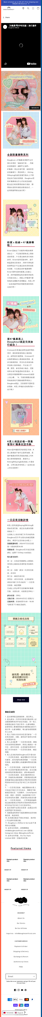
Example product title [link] (12, 860)
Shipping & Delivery (21, 951)
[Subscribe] (33, 976)
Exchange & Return (21, 957)
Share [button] (7, 17)
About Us (21, 918)
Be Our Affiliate (21, 928)
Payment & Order (21, 946)
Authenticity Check (21, 962)
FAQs (21, 967)
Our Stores (21, 923)
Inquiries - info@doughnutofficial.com (21, 933)
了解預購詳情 (34, 108)
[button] (28, 8)
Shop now (21, 700)
